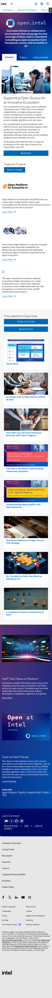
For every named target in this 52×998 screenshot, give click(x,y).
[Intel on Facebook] (3, 897)
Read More (7, 698)
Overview (9, 57)
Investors (6, 862)
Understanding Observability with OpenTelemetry (23, 506)
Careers (5, 868)
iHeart (46, 792)
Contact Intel (8, 849)
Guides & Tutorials (40, 57)
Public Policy (8, 887)
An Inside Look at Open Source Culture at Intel (25, 398)
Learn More (7, 212)
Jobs (26, 825)
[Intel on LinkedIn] (16, 897)
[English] (42, 3)
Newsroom (7, 855)
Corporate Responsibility (14, 874)
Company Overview (11, 843)
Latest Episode (9, 781)
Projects (23, 57)
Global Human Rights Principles (26, 946)
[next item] (50, 10)
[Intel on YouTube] (23, 897)
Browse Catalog (14, 169)
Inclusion (6, 880)
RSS (5, 795)
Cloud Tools (12, 363)
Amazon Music (34, 792)
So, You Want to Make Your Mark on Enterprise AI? (24, 577)
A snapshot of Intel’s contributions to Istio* (25, 613)
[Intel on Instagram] (29, 897)
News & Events (26, 329)
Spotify (22, 792)
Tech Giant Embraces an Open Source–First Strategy (25, 541)
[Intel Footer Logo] (7, 972)
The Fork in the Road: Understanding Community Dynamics (24, 470)
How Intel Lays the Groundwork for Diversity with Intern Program (23, 434)
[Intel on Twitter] (10, 897)
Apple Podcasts (9, 792)
